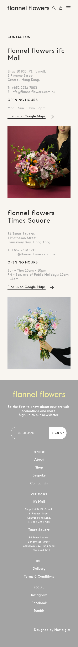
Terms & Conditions (39, 576)
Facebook (39, 603)
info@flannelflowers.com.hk (34, 92)
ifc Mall (39, 501)
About (39, 459)
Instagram (39, 595)
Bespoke (39, 475)
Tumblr (39, 610)
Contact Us (39, 483)
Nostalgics (62, 630)
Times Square (39, 530)
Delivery (39, 568)
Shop (39, 467)
